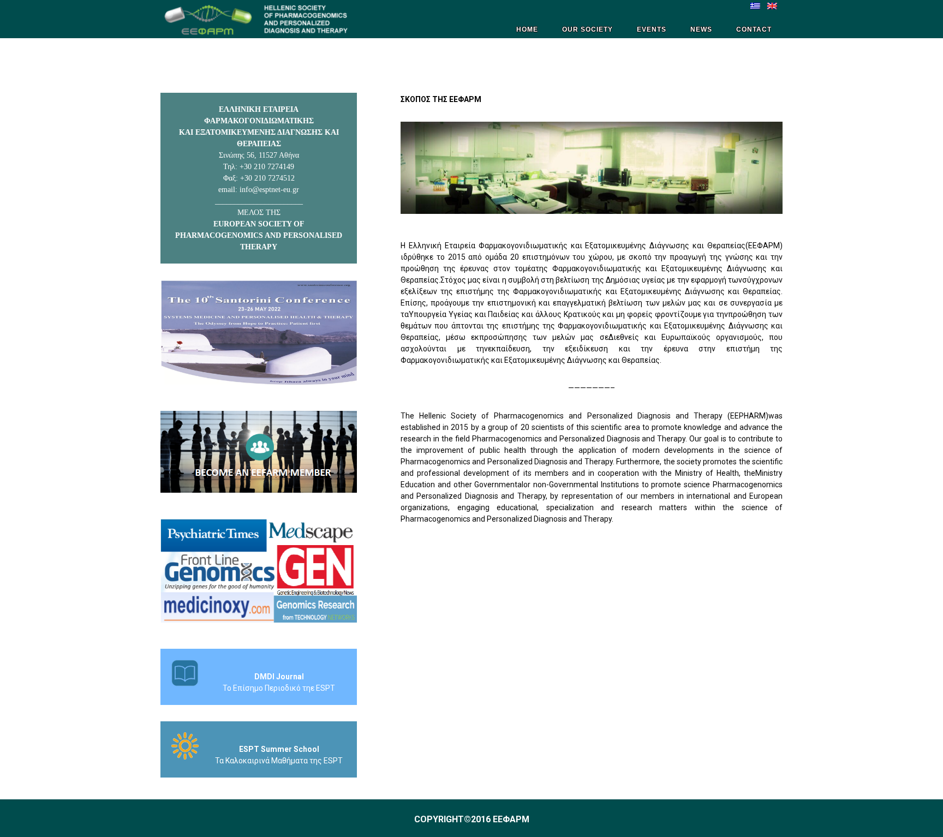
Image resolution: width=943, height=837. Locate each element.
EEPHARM (258, 19)
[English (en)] (772, 5)
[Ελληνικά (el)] (755, 5)
